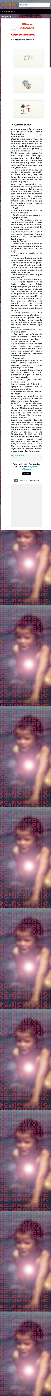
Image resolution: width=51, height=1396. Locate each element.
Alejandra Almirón (30, 467)
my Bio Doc (17, 455)
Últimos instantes (26, 26)
